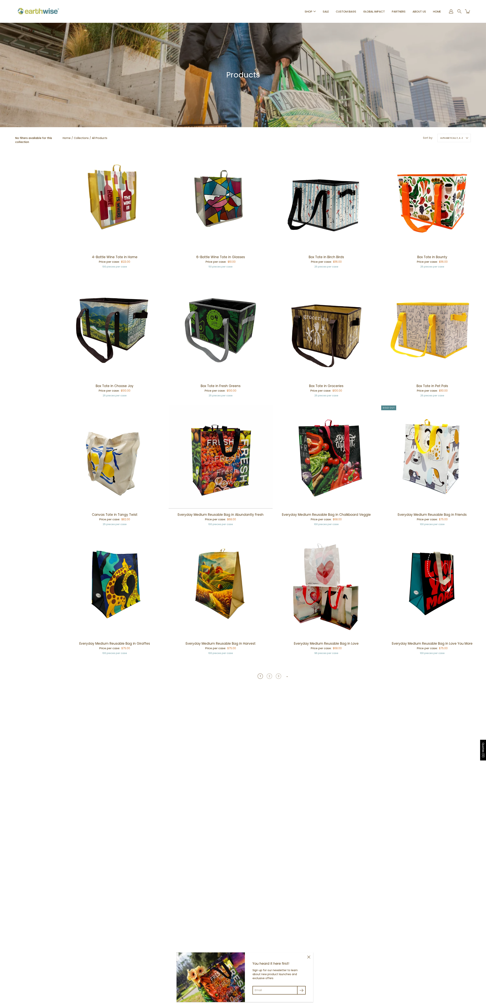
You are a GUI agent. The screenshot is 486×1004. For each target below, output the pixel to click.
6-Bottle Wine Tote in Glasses (220, 257)
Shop (308, 11)
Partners (399, 11)
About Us (419, 11)
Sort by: (428, 138)
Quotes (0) (483, 750)
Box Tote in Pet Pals (432, 385)
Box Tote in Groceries (326, 385)
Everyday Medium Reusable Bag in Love (326, 643)
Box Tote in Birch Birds (326, 257)
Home (437, 11)
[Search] (459, 11)
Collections (81, 138)
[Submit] (301, 990)
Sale (326, 11)
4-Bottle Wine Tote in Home (114, 257)
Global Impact (374, 11)
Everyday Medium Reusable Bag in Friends (432, 514)
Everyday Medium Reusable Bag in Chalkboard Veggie (326, 514)
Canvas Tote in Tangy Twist (114, 514)
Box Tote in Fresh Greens (220, 385)
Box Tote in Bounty (432, 257)
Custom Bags (346, 11)
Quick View (114, 198)
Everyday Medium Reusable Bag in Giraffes (114, 643)
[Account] (451, 11)
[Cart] (468, 11)
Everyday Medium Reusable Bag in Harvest (220, 643)
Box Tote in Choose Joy (114, 385)
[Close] (308, 956)
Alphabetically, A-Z (451, 138)
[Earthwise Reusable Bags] (38, 11)
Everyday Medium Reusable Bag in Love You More (432, 643)
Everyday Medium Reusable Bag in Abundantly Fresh (220, 514)
